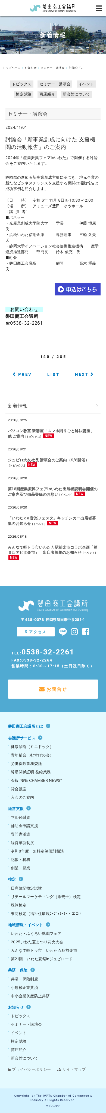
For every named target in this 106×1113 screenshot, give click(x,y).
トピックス (22, 84)
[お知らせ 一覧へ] (97, 405)
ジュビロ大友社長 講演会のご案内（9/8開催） (48, 459)
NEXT (82, 374)
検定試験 (23, 94)
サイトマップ (74, 1069)
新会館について (76, 94)
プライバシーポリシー (31, 1069)
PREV (25, 374)
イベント (86, 84)
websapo (53, 1105)
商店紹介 (47, 94)
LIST (53, 374)
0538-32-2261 (47, 652)
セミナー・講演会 (54, 84)
